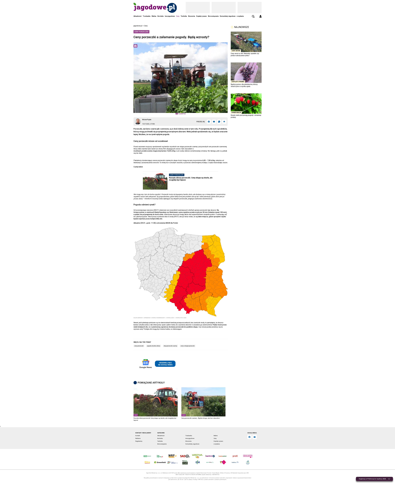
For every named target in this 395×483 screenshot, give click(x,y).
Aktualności (138, 16)
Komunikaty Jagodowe (227, 16)
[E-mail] (214, 122)
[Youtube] (255, 437)
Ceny (177, 16)
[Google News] (157, 363)
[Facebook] (209, 122)
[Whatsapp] (219, 122)
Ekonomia (191, 16)
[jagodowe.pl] (155, 10)
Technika (184, 16)
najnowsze (241, 27)
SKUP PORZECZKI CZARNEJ (170, 346)
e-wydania (240, 16)
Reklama (138, 438)
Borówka (160, 16)
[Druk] (224, 122)
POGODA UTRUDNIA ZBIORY (153, 346)
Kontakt (137, 435)
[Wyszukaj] (253, 16)
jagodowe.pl (138, 26)
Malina (154, 16)
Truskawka (146, 16)
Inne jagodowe (170, 16)
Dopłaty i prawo (201, 16)
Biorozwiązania (213, 16)
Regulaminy (138, 441)
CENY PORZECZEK (138, 346)
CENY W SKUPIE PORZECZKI (188, 346)
